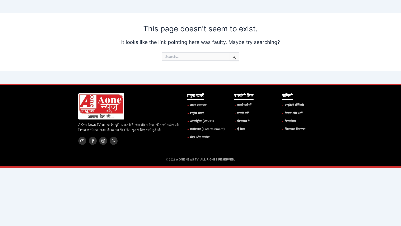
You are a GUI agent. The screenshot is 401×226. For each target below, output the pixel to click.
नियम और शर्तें (293, 114)
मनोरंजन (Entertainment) (207, 129)
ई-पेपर (241, 129)
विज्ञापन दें (243, 121)
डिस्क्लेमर (290, 121)
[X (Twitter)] (114, 141)
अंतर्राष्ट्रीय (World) (202, 121)
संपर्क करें (243, 114)
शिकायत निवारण (295, 129)
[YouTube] (82, 141)
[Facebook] (93, 141)
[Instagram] (103, 141)
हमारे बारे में (244, 105)
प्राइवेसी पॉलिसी (294, 105)
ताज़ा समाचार (198, 105)
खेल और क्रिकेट (199, 138)
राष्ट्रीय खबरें (197, 114)
